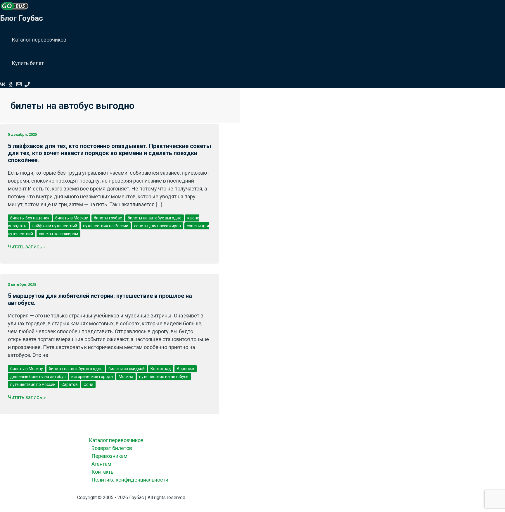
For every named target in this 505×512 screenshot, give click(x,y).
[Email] (19, 85)
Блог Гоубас (21, 18)
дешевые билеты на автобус (37, 376)
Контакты (103, 472)
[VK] (2, 85)
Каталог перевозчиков (39, 40)
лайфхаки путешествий (54, 226)
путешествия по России (105, 226)
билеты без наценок (29, 218)
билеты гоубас (108, 218)
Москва (126, 376)
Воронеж (185, 368)
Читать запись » (27, 246)
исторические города (92, 376)
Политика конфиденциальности (129, 480)
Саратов (69, 384)
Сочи (88, 384)
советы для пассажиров (157, 226)
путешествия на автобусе (163, 376)
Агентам (101, 464)
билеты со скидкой (126, 368)
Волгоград (161, 368)
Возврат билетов (111, 448)
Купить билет (28, 63)
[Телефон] (27, 85)
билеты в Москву (71, 218)
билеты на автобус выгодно (154, 218)
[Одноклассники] (10, 85)
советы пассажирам (58, 233)
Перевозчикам (109, 456)
